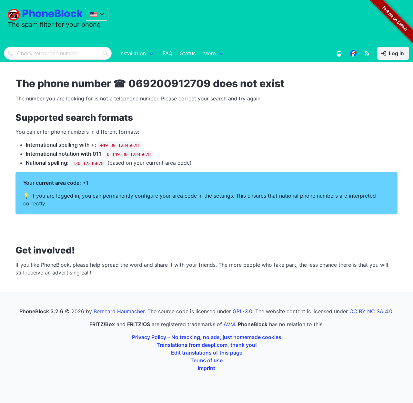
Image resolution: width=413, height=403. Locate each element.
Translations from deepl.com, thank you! (206, 345)
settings (223, 195)
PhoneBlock (52, 13)
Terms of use (206, 360)
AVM (229, 324)
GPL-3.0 (242, 311)
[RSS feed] (366, 53)
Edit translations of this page (206, 352)
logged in (67, 195)
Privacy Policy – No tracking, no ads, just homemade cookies (206, 337)
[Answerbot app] (339, 53)
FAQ (167, 53)
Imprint (206, 368)
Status (188, 53)
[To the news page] (353, 53)
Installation (132, 53)
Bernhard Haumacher (119, 311)
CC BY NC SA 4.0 (370, 311)
